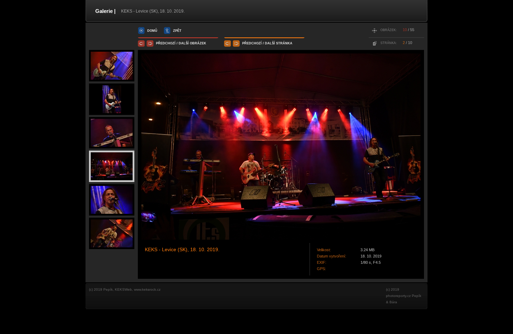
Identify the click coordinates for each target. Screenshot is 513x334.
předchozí (166, 43)
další (184, 43)
